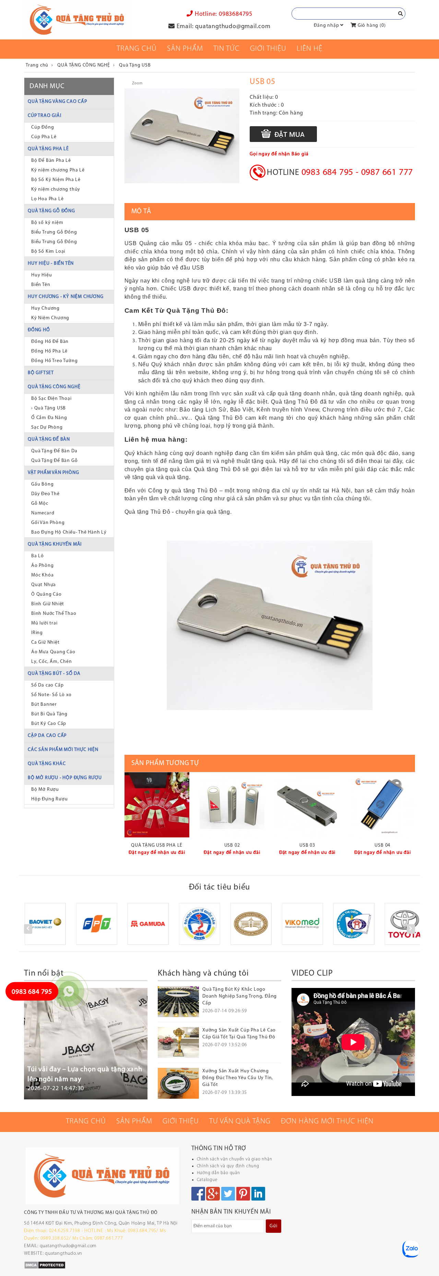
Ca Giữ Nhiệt (45, 642)
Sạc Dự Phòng (47, 427)
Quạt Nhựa (43, 584)
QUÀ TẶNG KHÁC (47, 763)
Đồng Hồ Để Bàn (50, 341)
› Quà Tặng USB (48, 408)
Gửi (273, 1226)
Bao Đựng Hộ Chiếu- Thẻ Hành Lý (69, 532)
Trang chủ (137, 49)
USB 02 (232, 845)
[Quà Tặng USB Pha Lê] (156, 804)
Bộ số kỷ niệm (47, 222)
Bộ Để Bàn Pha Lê (51, 160)
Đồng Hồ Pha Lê (49, 351)
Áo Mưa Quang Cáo (53, 652)
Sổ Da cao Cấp (47, 685)
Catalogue (207, 1180)
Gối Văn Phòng (47, 522)
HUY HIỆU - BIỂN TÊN (51, 263)
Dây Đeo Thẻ (45, 494)
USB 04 (382, 845)
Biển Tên (40, 284)
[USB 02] (232, 804)
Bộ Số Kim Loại (48, 251)
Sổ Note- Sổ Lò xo (51, 694)
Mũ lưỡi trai (44, 623)
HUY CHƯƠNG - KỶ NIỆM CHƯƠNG (66, 296)
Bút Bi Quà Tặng (49, 714)
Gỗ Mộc (39, 503)
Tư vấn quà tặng (240, 1121)
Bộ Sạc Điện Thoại (51, 398)
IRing (37, 632)
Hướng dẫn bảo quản (218, 1173)
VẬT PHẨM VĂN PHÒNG (53, 472)
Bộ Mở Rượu (45, 789)
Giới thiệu (268, 49)
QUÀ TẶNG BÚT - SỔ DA (54, 673)
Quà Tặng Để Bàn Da (54, 451)
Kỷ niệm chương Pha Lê (58, 170)
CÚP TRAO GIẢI (44, 115)
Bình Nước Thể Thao (53, 613)
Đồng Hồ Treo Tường (54, 360)
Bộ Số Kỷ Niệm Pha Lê (56, 179)
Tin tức (226, 49)
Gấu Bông (42, 484)
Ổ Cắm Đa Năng (49, 417)
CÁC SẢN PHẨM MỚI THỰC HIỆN (63, 749)
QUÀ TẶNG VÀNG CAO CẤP (57, 101)
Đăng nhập (326, 25)
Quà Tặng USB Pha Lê (156, 845)
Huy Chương (45, 308)
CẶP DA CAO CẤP (47, 735)
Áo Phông (42, 565)
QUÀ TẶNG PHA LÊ (48, 149)
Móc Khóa (42, 575)
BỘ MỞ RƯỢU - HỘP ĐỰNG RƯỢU (65, 777)
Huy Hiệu (41, 275)
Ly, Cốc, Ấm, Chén (51, 661)
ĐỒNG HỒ (39, 330)
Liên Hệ (309, 49)
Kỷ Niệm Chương (50, 318)
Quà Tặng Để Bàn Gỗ (54, 460)
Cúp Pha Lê (44, 137)
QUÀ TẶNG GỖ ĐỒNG (51, 211)
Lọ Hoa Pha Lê (47, 199)
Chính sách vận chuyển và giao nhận (234, 1159)
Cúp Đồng (42, 127)
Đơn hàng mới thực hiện (327, 1121)
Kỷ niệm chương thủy (55, 189)
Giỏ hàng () (370, 25)
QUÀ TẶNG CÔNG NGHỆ (54, 387)
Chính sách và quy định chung (228, 1166)
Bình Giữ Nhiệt (47, 604)
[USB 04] (382, 804)
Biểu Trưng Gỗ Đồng (54, 232)
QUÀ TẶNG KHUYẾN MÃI (55, 544)
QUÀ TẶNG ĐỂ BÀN (49, 439)
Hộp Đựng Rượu (49, 799)
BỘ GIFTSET (41, 372)
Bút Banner (44, 704)
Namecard (42, 513)
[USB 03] (307, 804)
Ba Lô (37, 556)
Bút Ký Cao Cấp (48, 723)
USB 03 (307, 845)
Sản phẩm (185, 49)
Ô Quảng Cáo (46, 594)
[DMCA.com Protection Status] (45, 1265)
